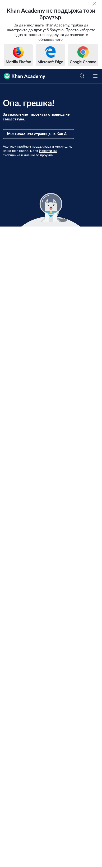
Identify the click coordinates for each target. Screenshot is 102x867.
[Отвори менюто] (95, 76)
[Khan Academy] (22, 76)
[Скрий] (94, 4)
